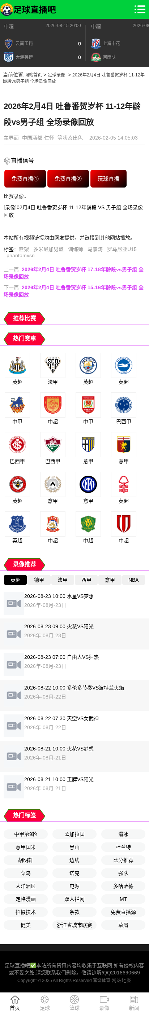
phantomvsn (21, 255)
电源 (74, 886)
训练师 (75, 249)
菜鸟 (26, 873)
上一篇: (74, 273)
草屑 (123, 925)
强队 (123, 873)
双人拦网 (74, 899)
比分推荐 (123, 860)
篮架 (24, 249)
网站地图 (121, 980)
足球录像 (56, 75)
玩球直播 (108, 179)
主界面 (11, 138)
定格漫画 (26, 899)
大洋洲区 (26, 886)
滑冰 (123, 834)
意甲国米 (26, 847)
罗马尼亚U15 (122, 249)
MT (123, 899)
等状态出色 (70, 138)
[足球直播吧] (28, 9)
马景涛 (95, 249)
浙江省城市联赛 (74, 925)
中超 (9, 26)
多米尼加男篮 (48, 249)
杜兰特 (123, 847)
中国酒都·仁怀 (38, 138)
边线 (74, 860)
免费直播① (25, 179)
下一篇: (74, 291)
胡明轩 (25, 860)
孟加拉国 (74, 834)
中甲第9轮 (25, 834)
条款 (74, 912)
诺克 (74, 873)
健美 (26, 925)
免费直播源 (123, 912)
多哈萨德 (123, 886)
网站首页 (33, 75)
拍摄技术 (26, 912)
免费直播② (68, 179)
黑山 (74, 847)
